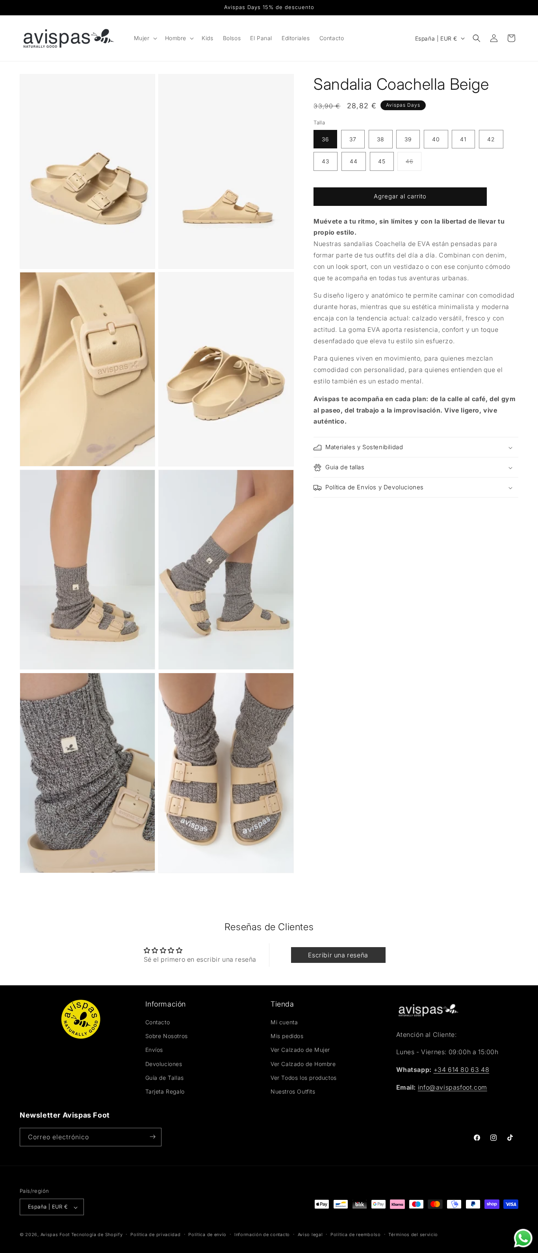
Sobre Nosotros (166, 1036)
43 (325, 161)
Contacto (157, 1022)
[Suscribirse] (152, 1136)
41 (463, 139)
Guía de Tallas (164, 1077)
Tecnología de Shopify (97, 1235)
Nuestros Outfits (293, 1091)
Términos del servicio (413, 1234)
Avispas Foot (55, 1235)
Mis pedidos (287, 1036)
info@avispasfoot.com (452, 1088)
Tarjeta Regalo (165, 1091)
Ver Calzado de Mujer (300, 1050)
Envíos (154, 1050)
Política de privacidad (155, 1234)
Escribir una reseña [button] (338, 955)
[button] (144, 38)
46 (413, 164)
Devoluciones (163, 1064)
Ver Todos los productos (304, 1077)
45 (382, 161)
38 (380, 139)
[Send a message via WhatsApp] (523, 1238)
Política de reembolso (355, 1234)
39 (408, 139)
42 (491, 139)
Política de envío (207, 1234)
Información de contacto (262, 1234)
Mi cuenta (284, 1022)
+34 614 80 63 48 (462, 1070)
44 (354, 161)
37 (352, 139)
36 (325, 139)
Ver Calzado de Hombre (303, 1064)
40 (436, 139)
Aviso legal (310, 1234)
